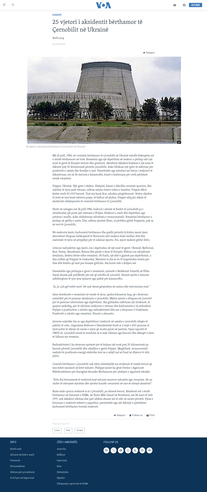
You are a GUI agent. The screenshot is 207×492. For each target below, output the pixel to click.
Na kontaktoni (17, 466)
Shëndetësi (62, 472)
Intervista (62, 460)
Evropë (57, 15)
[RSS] (135, 450)
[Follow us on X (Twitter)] (113, 450)
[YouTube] (175, 5)
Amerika (61, 449)
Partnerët (15, 460)
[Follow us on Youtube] (121, 450)
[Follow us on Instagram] (128, 450)
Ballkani (61, 455)
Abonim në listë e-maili (22, 455)
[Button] (149, 53)
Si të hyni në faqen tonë (22, 478)
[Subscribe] (149, 450)
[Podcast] (142, 450)
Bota (59, 466)
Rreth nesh (16, 449)
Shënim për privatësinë (22, 472)
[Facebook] (184, 5)
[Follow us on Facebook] (106, 450)
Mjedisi (61, 478)
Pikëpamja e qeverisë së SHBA (72, 483)
